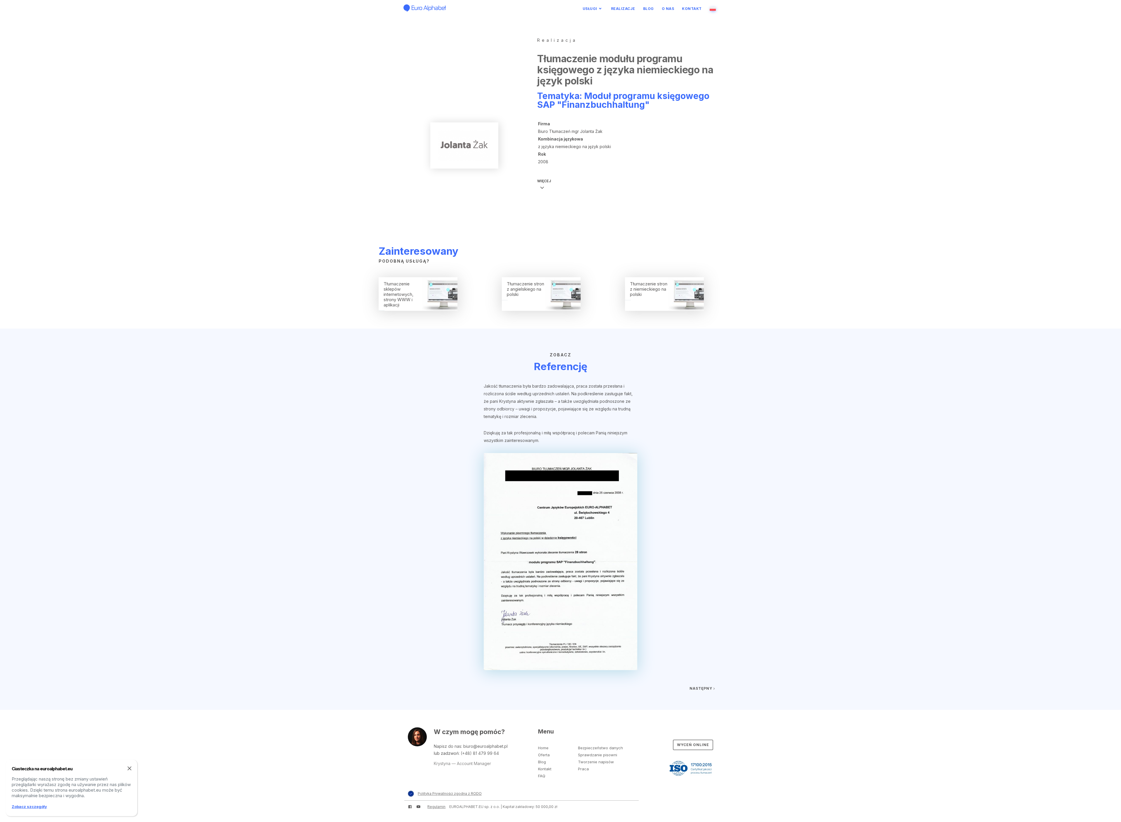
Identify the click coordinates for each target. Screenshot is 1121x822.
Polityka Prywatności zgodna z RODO (450, 793)
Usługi (590, 8)
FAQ (541, 776)
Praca (583, 768)
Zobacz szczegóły (29, 806)
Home (543, 747)
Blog (648, 8)
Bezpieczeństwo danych (600, 747)
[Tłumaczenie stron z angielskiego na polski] (541, 309)
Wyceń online (693, 745)
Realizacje (623, 8)
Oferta (544, 754)
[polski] (714, 9)
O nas (668, 8)
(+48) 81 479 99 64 (480, 753)
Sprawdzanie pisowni (597, 754)
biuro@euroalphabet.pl (485, 746)
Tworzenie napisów (596, 761)
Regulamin (436, 806)
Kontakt (692, 8)
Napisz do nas (447, 746)
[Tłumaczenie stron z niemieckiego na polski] (664, 309)
